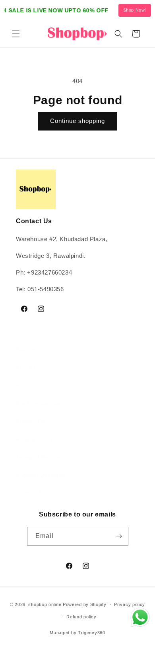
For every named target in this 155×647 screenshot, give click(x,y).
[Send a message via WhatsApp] (140, 617)
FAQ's (24, 385)
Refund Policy (35, 440)
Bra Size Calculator (42, 403)
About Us (28, 367)
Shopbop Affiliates (40, 475)
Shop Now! (134, 10)
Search (25, 350)
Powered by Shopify (85, 604)
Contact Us (31, 493)
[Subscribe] (119, 536)
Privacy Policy (35, 421)
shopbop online (44, 604)
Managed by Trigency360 (77, 632)
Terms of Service (39, 457)
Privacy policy (129, 604)
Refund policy (81, 616)
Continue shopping (77, 120)
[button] (16, 34)
